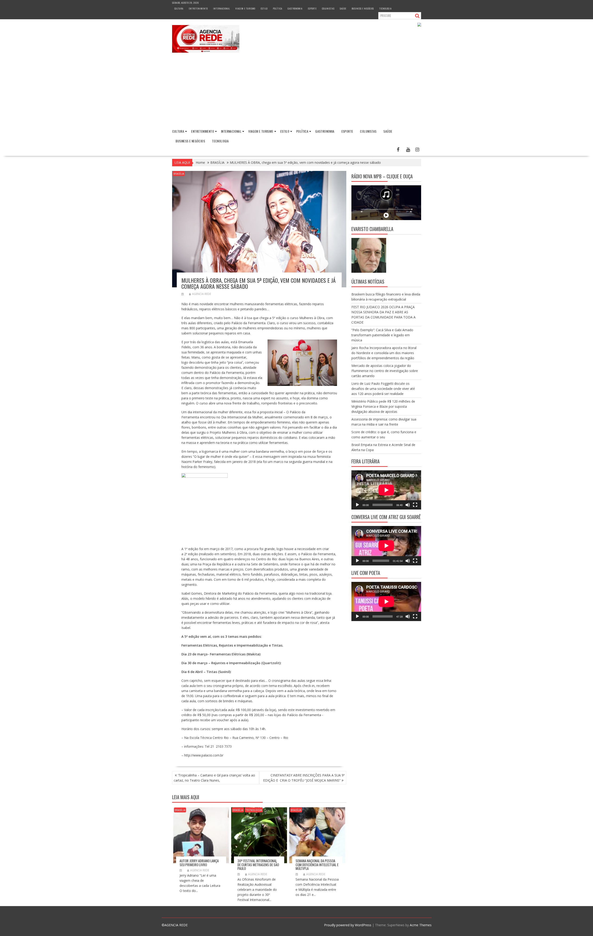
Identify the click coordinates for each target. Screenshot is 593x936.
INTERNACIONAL (221, 8)
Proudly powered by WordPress (347, 925)
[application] (386, 490)
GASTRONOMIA (295, 8)
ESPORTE (312, 8)
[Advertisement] (296, 90)
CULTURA (178, 8)
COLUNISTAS (328, 8)
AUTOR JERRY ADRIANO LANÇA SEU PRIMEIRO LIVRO (199, 862)
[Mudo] (407, 505)
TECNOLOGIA (385, 8)
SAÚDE (343, 8)
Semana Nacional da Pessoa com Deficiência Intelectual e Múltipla (317, 864)
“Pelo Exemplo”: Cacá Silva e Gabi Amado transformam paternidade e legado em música (382, 335)
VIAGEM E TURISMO (245, 8)
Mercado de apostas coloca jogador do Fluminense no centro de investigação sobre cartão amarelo (384, 370)
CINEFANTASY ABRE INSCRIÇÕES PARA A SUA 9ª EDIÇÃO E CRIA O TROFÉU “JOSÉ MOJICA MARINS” (304, 777)
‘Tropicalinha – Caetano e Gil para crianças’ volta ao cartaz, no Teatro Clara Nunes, (214, 777)
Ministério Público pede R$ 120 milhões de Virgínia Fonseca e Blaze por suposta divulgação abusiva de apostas (383, 406)
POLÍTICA (277, 8)
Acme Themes (421, 925)
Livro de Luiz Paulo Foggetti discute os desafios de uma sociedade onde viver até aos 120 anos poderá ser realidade (383, 388)
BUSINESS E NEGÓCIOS (363, 8)
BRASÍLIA (178, 173)
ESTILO (264, 8)
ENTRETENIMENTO (198, 8)
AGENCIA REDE (201, 294)
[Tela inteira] (415, 505)
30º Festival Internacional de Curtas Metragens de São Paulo (258, 864)
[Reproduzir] (357, 505)
